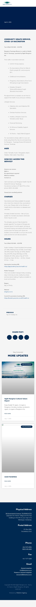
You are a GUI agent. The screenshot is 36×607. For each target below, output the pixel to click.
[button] (33, 3)
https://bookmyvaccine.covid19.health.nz (16, 298)
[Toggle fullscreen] (5, 602)
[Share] (9, 602)
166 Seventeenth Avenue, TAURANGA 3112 (19, 513)
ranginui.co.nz (8, 292)
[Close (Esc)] (13, 602)
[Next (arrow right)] (5, 605)
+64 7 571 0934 (27, 547)
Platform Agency (21, 593)
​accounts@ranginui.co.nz (24, 574)
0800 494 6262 (27, 549)
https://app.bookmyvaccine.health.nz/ (15, 266)
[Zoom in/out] (1, 602)
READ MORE (7, 413)
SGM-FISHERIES (10, 477)
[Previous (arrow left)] (1, 605)
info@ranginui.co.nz (26, 570)
